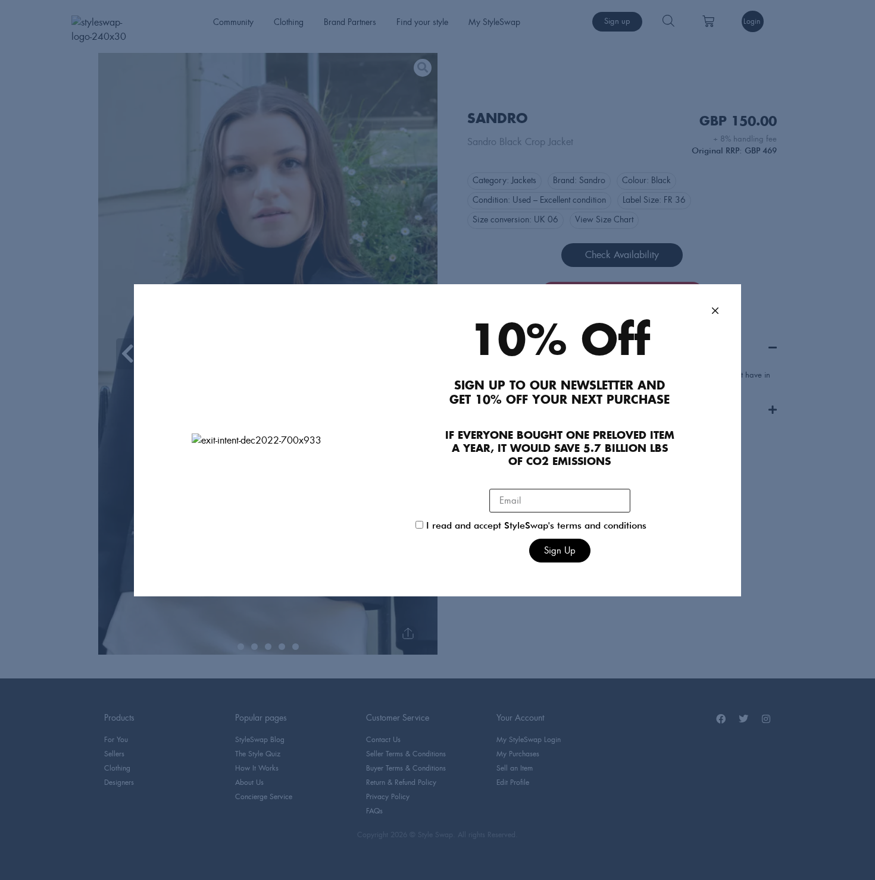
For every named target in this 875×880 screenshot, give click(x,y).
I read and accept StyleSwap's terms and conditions (536, 526)
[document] (437, 440)
